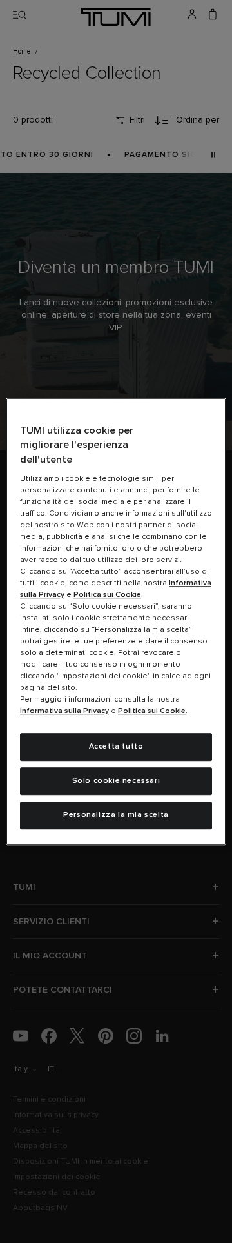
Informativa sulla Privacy (64, 711)
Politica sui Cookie (107, 595)
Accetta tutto (116, 747)
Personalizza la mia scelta (116, 815)
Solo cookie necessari (116, 781)
